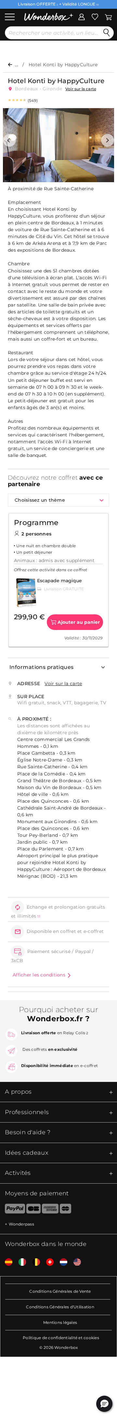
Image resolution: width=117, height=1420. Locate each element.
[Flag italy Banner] (20, 1262)
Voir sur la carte (80, 88)
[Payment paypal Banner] (12, 1210)
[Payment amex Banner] (50, 1210)
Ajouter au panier (79, 622)
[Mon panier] (108, 16)
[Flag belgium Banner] (34, 1262)
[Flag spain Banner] (6, 1262)
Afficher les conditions (39, 975)
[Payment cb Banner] (33, 1210)
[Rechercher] (106, 33)
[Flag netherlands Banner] (61, 1262)
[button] (9, 140)
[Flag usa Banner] (75, 1262)
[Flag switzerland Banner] (47, 1262)
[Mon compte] (81, 16)
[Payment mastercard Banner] (65, 1210)
